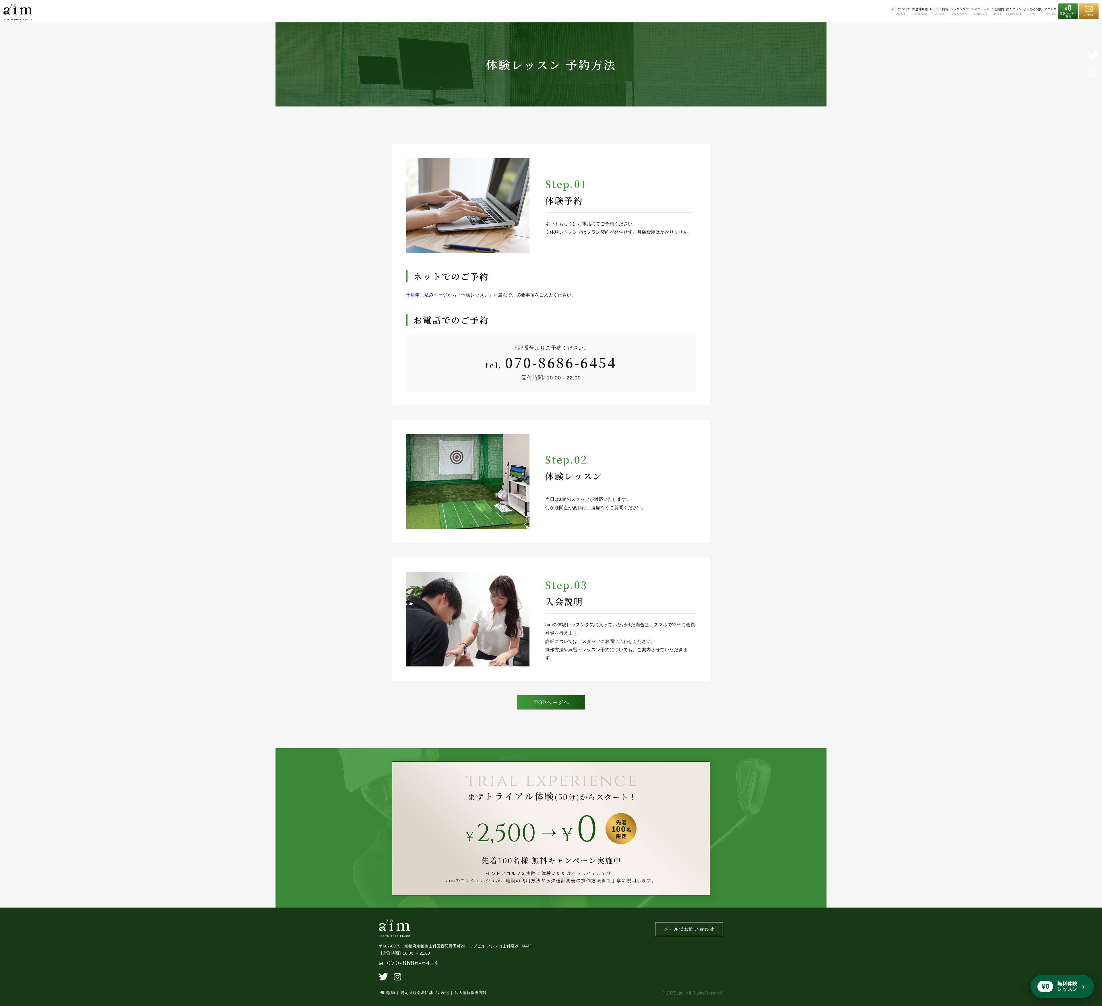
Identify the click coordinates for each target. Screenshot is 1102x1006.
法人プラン (1014, 11)
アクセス (1050, 11)
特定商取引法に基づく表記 (425, 992)
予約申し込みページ (426, 294)
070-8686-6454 (561, 362)
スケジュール (980, 11)
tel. (409, 963)
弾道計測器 (920, 11)
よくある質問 (1032, 11)
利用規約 (387, 992)
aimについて (900, 11)
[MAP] (526, 946)
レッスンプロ (959, 11)
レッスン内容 (939, 11)
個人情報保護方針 (471, 992)
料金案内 (998, 11)
